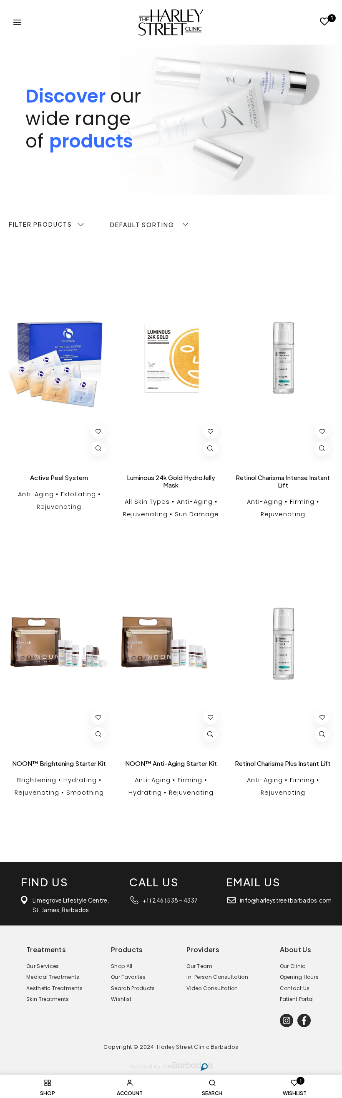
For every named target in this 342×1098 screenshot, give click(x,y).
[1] (324, 23)
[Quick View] (98, 448)
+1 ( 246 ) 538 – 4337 (170, 900)
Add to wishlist (98, 431)
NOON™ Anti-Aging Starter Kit (171, 763)
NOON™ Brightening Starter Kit (59, 763)
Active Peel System (59, 477)
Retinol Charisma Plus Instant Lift (283, 763)
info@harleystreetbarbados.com (286, 900)
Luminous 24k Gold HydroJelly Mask (171, 481)
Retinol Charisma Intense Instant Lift (283, 481)
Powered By (145, 1067)
